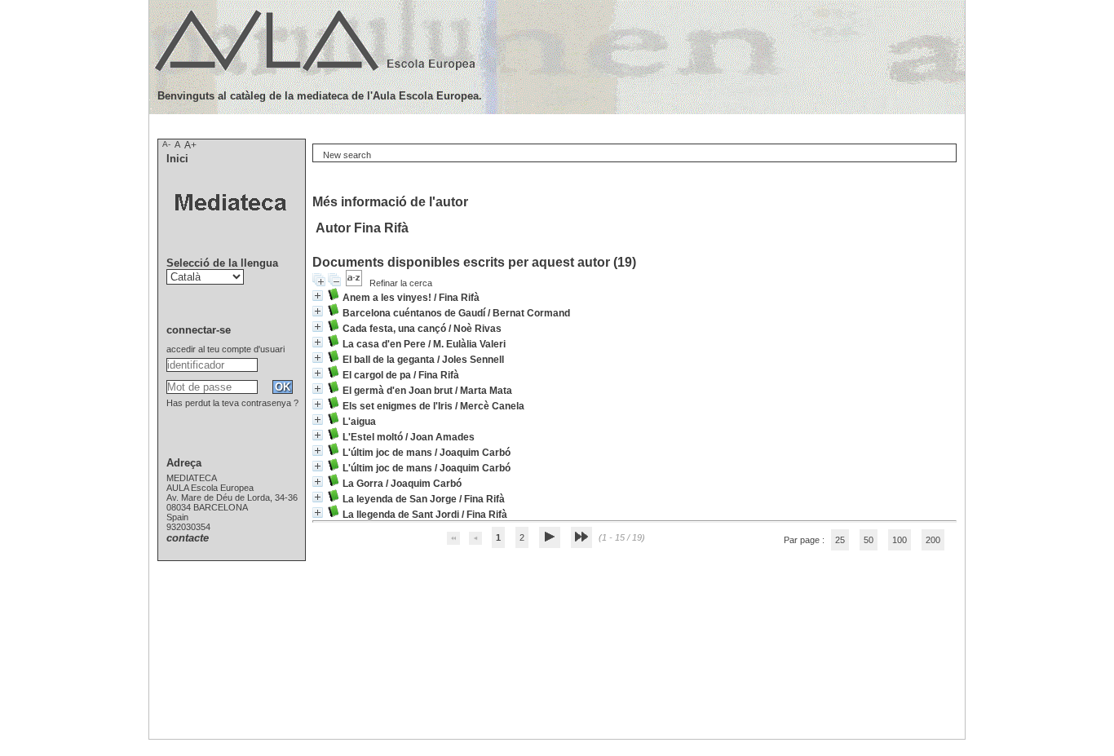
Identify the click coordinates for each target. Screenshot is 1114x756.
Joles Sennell (473, 359)
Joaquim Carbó (475, 452)
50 (868, 540)
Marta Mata (486, 390)
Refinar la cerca (400, 283)
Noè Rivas (477, 328)
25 (840, 540)
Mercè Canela (492, 406)
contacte (187, 538)
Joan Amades (442, 437)
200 (933, 540)
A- (166, 143)
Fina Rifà (459, 297)
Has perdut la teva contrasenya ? (232, 403)
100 (899, 540)
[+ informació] (317, 295)
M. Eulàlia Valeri (469, 344)
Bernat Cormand (531, 313)
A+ (190, 145)
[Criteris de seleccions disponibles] (355, 283)
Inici (177, 159)
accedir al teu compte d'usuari (225, 349)
